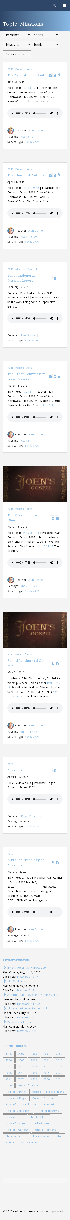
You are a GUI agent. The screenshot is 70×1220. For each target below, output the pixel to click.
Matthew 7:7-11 (27, 1031)
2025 (59, 1079)
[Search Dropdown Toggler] (54, 5)
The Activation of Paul (25, 75)
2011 (9, 1066)
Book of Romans (45, 1129)
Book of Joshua (15, 1123)
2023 (34, 1079)
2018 (10, 368)
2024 (46, 1079)
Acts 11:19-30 (30, 188)
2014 (46, 1066)
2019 (10, 69)
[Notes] (54, 75)
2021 (9, 1079)
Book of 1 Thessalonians (48, 1092)
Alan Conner (36, 130)
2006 (9, 1060)
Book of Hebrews (48, 1111)
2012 (21, 1066)
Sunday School (30, 1142)
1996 (9, 1054)
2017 (21, 1073)
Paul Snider (28, 335)
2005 (59, 1054)
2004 (46, 1054)
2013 (34, 1066)
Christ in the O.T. (16, 1136)
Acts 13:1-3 (29, 87)
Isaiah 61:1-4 (25, 1017)
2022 (21, 1079)
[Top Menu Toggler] (64, 5)
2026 (9, 1085)
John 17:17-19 (28, 731)
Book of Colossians (18, 1111)
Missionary (32, 340)
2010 (59, 1060)
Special (32, 269)
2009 (46, 1060)
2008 (34, 1060)
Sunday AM (32, 142)
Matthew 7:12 (25, 990)
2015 (10, 654)
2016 (10, 509)
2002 (10, 764)
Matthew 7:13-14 (27, 976)
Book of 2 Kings (16, 1098)
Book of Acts (23, 69)
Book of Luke (40, 1123)
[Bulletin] (59, 75)
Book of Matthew (17, 1129)
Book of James (15, 1117)
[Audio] (50, 75)
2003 (34, 1054)
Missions (21, 269)
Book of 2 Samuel (43, 1098)
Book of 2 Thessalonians (21, 1104)
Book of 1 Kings (28, 1085)
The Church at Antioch (25, 175)
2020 (59, 1073)
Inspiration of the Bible (47, 1136)
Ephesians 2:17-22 (28, 1004)
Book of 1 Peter (16, 1092)
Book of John (23, 509)
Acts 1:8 (27, 391)
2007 (21, 1060)
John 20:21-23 (30, 532)
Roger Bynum (29, 816)
